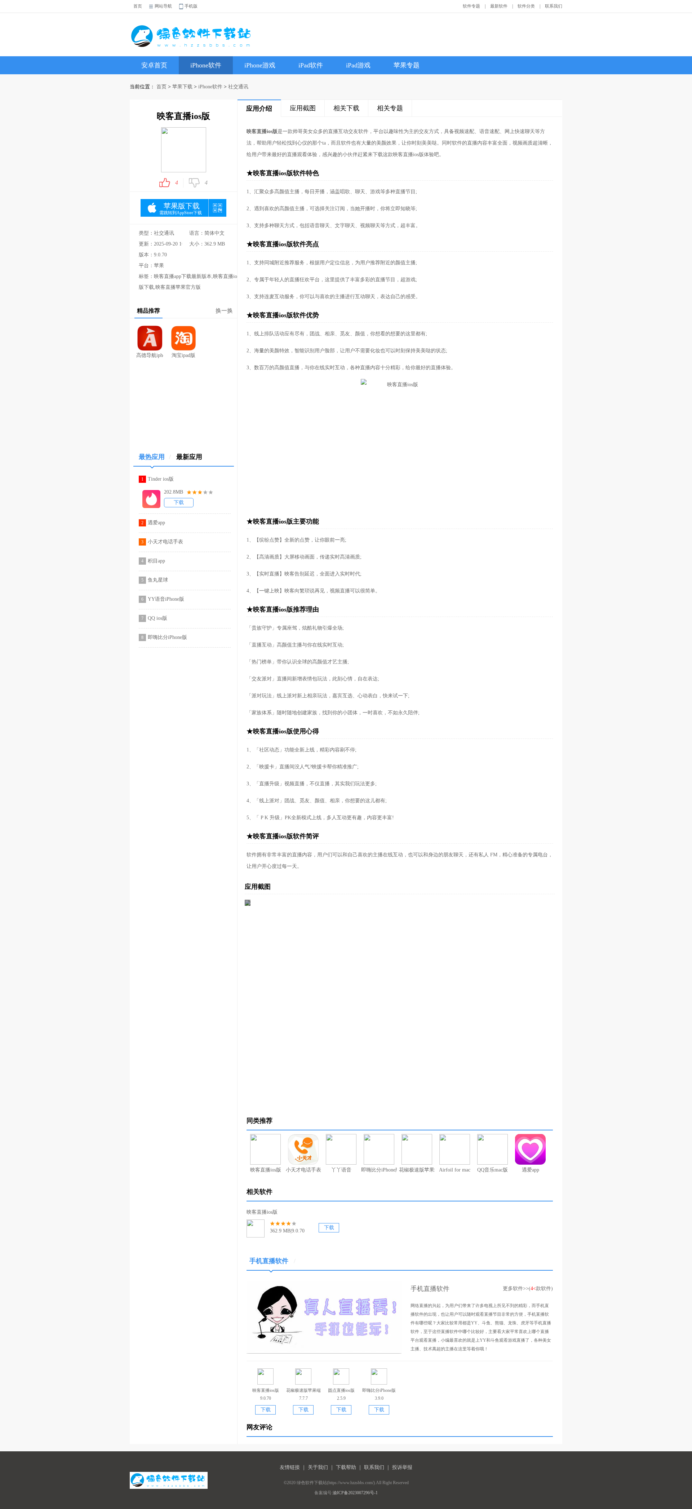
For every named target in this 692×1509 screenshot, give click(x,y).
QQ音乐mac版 (492, 1170)
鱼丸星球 (158, 580)
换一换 (224, 311)
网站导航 (163, 6)
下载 (179, 502)
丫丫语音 (341, 1170)
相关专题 (390, 108)
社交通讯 (238, 86)
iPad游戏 (358, 65)
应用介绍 (259, 108)
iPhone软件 (205, 65)
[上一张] (322, 1002)
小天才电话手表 (165, 541)
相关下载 (346, 108)
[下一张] (477, 1002)
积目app (156, 561)
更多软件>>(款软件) (528, 1288)
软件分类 (526, 6)
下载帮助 (346, 1467)
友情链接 (290, 1467)
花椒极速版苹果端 (417, 1170)
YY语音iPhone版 (166, 599)
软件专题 (471, 6)
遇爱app (156, 522)
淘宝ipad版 (183, 355)
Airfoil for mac (454, 1170)
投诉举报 (402, 1467)
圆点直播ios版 (341, 1390)
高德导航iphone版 (149, 355)
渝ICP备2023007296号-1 (355, 1492)
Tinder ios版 (161, 479)
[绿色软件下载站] (192, 31)
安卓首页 (154, 65)
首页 (137, 6)
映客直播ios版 (265, 1170)
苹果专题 (407, 65)
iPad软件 (310, 65)
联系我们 (553, 6)
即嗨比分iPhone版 (167, 637)
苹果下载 (182, 86)
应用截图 (303, 108)
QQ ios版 (157, 618)
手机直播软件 (272, 1261)
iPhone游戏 (259, 65)
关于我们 (318, 1467)
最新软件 (498, 6)
